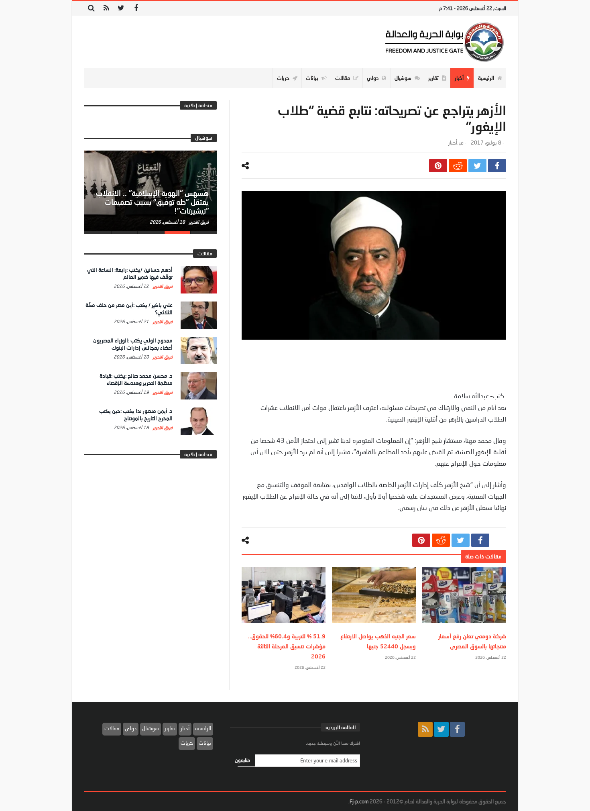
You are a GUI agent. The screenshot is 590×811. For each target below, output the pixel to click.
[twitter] (477, 165)
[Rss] (106, 8)
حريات (187, 743)
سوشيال (150, 728)
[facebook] (497, 165)
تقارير (170, 728)
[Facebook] (135, 8)
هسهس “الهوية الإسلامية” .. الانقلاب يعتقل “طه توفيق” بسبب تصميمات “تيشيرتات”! (152, 202)
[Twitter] (121, 8)
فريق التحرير (198, 221)
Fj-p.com (359, 801)
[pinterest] (438, 165)
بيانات (205, 743)
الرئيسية (203, 728)
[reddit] (458, 165)
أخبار (452, 143)
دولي (130, 728)
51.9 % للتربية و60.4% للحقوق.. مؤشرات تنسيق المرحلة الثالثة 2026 (287, 646)
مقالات (111, 728)
